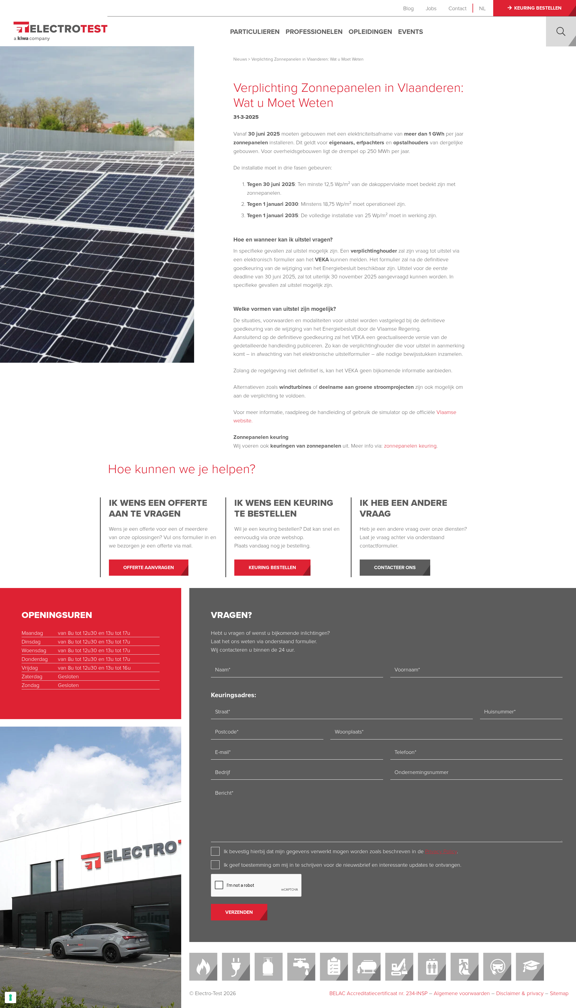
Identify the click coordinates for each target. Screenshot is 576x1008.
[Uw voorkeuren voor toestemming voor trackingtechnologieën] (10, 997)
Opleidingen (370, 31)
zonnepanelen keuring (410, 445)
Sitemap (559, 993)
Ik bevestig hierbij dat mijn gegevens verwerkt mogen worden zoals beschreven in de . (341, 851)
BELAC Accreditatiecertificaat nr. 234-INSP (378, 993)
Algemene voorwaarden (462, 993)
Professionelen (314, 31)
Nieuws (240, 59)
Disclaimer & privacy (520, 993)
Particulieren (255, 31)
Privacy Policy (441, 851)
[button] (561, 31)
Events (410, 31)
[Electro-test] (60, 31)
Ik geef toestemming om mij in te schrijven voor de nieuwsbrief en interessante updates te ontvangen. (342, 864)
